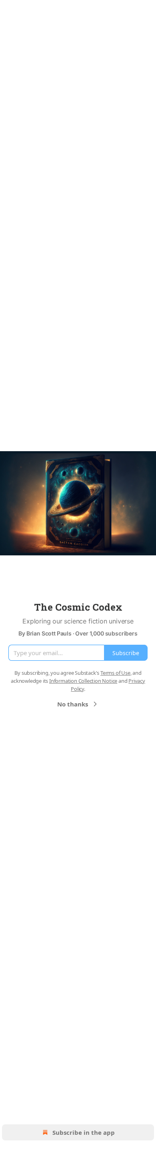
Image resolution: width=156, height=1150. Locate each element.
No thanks (72, 704)
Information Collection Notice (83, 680)
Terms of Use (115, 672)
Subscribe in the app (83, 1132)
